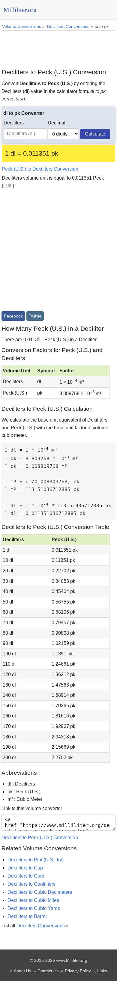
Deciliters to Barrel (27, 916)
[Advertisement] (59, 47)
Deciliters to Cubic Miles (33, 900)
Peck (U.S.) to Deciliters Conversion (40, 168)
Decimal (56, 122)
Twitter (35, 316)
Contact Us (48, 970)
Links (102, 970)
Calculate (95, 133)
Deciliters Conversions (40, 925)
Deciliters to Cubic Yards (34, 908)
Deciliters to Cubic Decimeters (40, 892)
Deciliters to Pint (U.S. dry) (36, 859)
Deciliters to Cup (25, 867)
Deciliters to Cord (26, 875)
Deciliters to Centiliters (32, 884)
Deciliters (14, 122)
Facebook (13, 316)
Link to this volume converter (32, 808)
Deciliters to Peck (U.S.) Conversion (40, 837)
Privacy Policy (78, 970)
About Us (22, 970)
